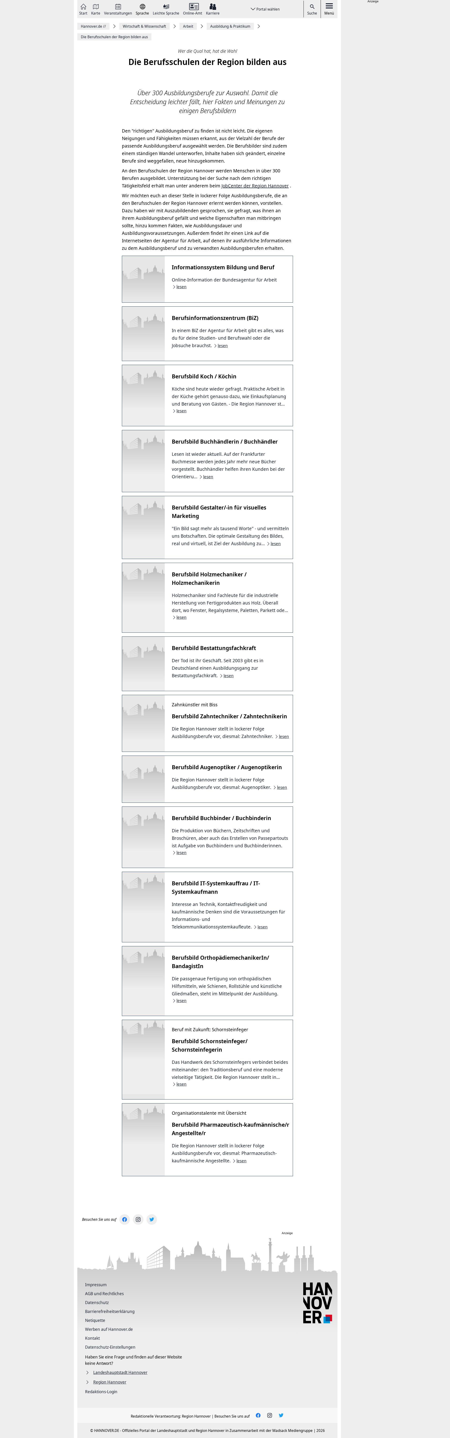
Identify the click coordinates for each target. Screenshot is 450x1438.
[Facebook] (124, 1219)
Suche (312, 13)
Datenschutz (97, 1302)
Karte (95, 13)
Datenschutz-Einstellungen (110, 1347)
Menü (329, 13)
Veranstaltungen (118, 13)
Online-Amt (192, 13)
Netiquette (95, 1320)
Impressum (96, 1284)
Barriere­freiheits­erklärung (110, 1311)
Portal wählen (268, 9)
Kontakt (92, 1338)
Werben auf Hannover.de (109, 1329)
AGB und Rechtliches (104, 1293)
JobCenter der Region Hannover (255, 186)
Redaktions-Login (101, 1391)
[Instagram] (138, 1219)
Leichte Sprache (166, 13)
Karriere (213, 13)
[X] (151, 1219)
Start (83, 13)
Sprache (142, 13)
